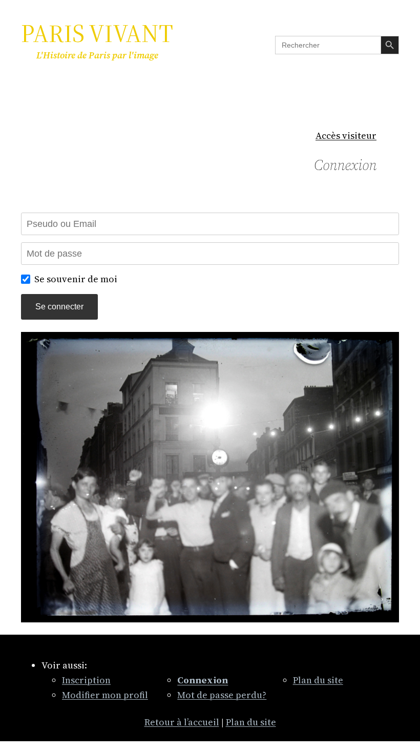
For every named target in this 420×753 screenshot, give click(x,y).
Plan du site (318, 680)
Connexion (345, 165)
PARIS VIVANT (97, 33)
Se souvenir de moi (75, 279)
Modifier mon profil (105, 694)
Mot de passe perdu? (221, 694)
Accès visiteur (346, 135)
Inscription (86, 680)
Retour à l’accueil (181, 722)
